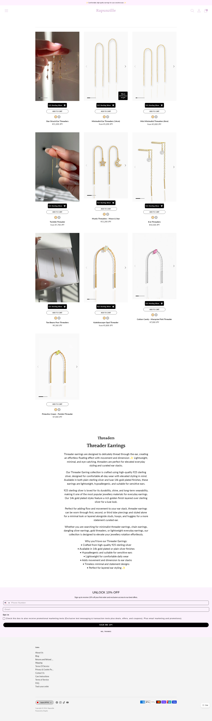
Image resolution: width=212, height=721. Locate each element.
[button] (76, 66)
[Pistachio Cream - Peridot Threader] (57, 367)
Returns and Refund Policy (46, 659)
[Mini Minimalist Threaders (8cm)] (154, 66)
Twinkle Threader (57, 222)
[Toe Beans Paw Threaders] (57, 267)
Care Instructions (42, 676)
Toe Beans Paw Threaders (57, 322)
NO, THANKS (106, 631)
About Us (39, 652)
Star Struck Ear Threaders (57, 121)
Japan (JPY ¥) (44, 702)
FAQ (37, 683)
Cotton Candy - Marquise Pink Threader (154, 319)
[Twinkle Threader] (57, 167)
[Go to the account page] (199, 11)
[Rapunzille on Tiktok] (64, 703)
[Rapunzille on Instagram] (60, 703)
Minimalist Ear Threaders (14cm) (106, 121)
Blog (37, 656)
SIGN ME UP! (106, 625)
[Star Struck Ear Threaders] (57, 66)
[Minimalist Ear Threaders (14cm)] (106, 66)
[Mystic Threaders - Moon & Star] (106, 165)
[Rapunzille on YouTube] (67, 703)
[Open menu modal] (6, 11)
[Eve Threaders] (154, 167)
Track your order (42, 686)
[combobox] (6, 603)
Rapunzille (51, 708)
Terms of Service (42, 679)
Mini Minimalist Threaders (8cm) (154, 121)
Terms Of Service (42, 666)
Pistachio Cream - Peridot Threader (57, 414)
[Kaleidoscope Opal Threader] (106, 267)
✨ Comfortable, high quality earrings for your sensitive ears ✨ (106, 3)
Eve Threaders (154, 222)
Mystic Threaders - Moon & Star (106, 218)
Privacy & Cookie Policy (45, 669)
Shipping (38, 663)
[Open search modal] (192, 11)
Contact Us (39, 673)
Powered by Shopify (41, 711)
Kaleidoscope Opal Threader (105, 322)
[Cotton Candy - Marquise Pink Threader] (154, 266)
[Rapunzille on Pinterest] (57, 703)
